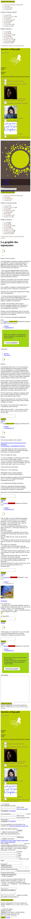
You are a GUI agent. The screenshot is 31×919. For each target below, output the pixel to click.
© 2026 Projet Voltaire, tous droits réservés (12, 45)
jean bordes (8, 24)
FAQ (5, 181)
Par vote (6, 353)
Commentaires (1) (9, 583)
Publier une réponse (6, 703)
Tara (6, 18)
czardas (7, 21)
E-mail (28, 814)
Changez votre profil (9, 842)
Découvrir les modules (12, 668)
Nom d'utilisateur (5, 814)
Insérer (3, 917)
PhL (6, 23)
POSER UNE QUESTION (7, 1)
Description (4, 864)
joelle (6, 15)
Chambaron (8, 19)
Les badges (7, 6)
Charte (6, 184)
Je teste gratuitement (12, 342)
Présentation (7, 179)
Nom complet (4, 843)
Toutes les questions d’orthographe (13, 4)
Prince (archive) (9, 16)
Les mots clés (7, 9)
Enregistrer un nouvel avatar (8, 840)
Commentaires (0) (9, 327)
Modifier (3, 419)
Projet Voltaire (16, 706)
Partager (6, 326)
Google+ (19, 855)
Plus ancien (7, 355)
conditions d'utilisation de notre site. (18, 826)
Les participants (8, 7)
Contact (6, 183)
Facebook (19, 851)
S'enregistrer (12, 811)
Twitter (19, 853)
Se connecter (12, 821)
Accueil (3, 238)
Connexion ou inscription (7, 190)
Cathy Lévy (8, 26)
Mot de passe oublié (22, 809)
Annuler (3, 420)
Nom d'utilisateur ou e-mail (8, 805)
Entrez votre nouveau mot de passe (10, 833)
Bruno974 (8, 42)
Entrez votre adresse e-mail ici (9, 828)
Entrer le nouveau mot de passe (9, 869)
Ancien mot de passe (6, 867)
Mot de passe (20, 807)
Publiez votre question (6, 900)
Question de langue (12, 323)
